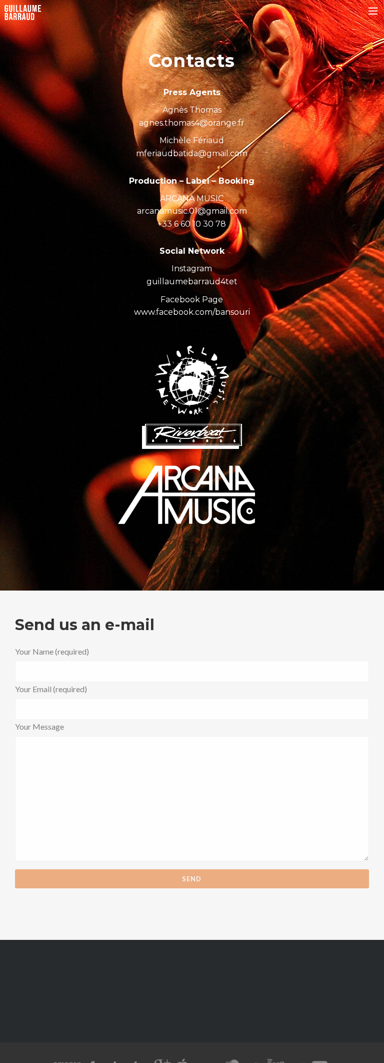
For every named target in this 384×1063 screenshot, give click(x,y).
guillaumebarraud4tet (192, 281)
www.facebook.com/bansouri (192, 312)
